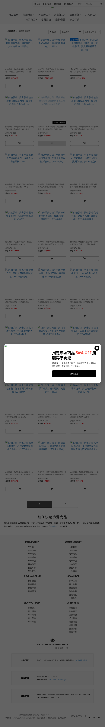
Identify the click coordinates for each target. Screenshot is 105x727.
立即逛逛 (74, 373)
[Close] (96, 348)
